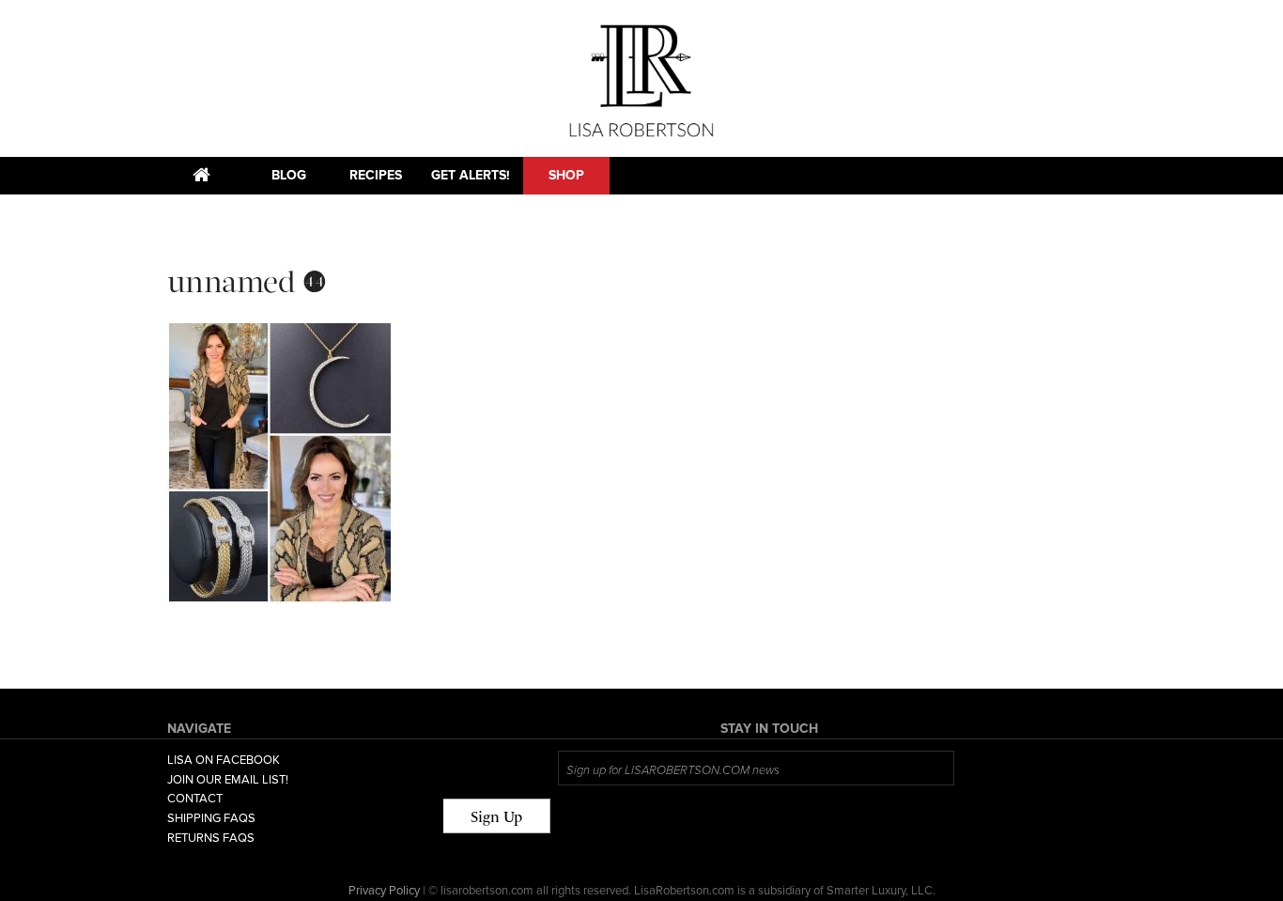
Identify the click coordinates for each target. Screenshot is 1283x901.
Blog (288, 175)
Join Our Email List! (227, 779)
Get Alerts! (470, 175)
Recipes (375, 175)
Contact (195, 798)
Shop (566, 175)
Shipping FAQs (211, 818)
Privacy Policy (384, 890)
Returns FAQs (211, 838)
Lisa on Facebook (223, 760)
